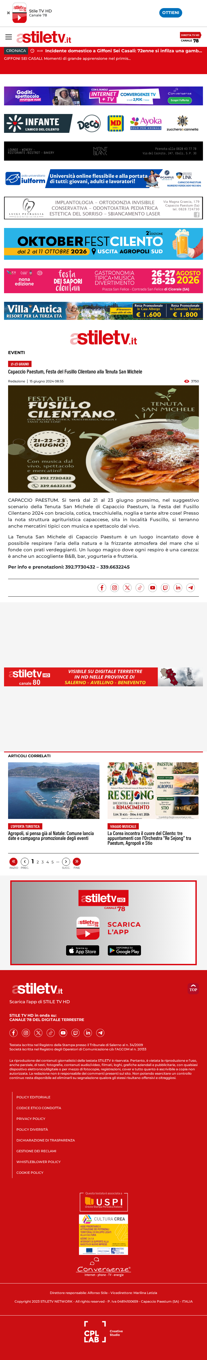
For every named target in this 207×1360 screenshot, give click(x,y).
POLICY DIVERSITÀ (32, 1129)
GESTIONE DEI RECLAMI (36, 1151)
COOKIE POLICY (29, 1173)
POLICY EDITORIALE (33, 1097)
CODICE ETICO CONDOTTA (38, 1108)
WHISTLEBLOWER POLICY (38, 1162)
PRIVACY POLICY (30, 1119)
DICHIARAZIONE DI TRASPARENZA (45, 1140)
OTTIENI (170, 12)
